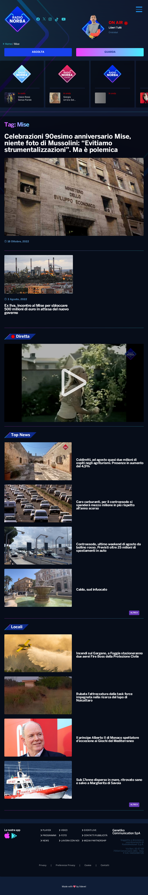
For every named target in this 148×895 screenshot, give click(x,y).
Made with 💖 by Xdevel (74, 887)
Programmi (49, 835)
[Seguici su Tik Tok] (57, 19)
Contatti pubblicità (95, 835)
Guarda (110, 52)
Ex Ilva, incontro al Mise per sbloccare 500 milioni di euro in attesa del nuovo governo (36, 309)
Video (64, 830)
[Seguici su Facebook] (38, 19)
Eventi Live (89, 830)
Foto (63, 835)
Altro (133, 613)
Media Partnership (94, 841)
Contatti (105, 865)
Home (8, 43)
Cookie (87, 865)
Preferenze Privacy (65, 865)
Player (46, 830)
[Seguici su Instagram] (50, 19)
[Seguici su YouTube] (64, 19)
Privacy (42, 865)
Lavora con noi (69, 841)
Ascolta (38, 52)
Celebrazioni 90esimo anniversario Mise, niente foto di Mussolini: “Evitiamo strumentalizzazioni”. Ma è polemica (67, 143)
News (45, 841)
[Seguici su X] (44, 19)
